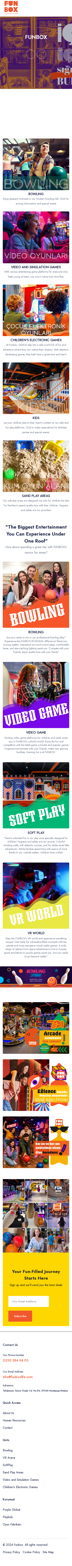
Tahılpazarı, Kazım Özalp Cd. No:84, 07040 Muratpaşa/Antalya (35, 1390)
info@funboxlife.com (18, 1377)
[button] (30, 54)
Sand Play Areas (13, 1472)
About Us (8, 1413)
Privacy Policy (11, 1552)
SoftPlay (8, 1465)
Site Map (48, 1552)
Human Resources (14, 1420)
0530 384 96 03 (15, 1360)
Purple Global (11, 1510)
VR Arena (9, 1458)
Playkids (8, 1517)
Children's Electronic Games (20, 1487)
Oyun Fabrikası (12, 1524)
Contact (7, 1428)
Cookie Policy (31, 1552)
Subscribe (20, 1316)
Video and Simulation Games (21, 1480)
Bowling (8, 1450)
